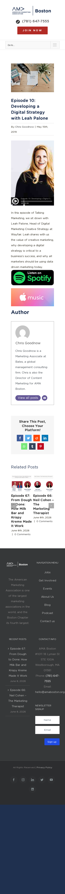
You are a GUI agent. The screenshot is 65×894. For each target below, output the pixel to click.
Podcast (47, 613)
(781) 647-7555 (35, 21)
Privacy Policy (44, 767)
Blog (47, 605)
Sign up (52, 741)
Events (47, 588)
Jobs (47, 572)
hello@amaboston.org (50, 692)
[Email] (44, 398)
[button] (13, 505)
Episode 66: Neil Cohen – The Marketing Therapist (17, 698)
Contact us (47, 621)
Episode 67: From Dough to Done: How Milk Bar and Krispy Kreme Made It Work (17, 662)
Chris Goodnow (24, 126)
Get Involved (47, 580)
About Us (47, 596)
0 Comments (22, 534)
